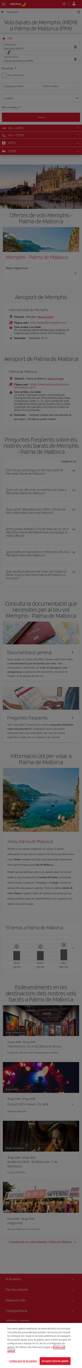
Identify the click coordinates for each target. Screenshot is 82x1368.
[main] (41, 1345)
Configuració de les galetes (23, 1360)
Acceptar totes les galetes (55, 1360)
